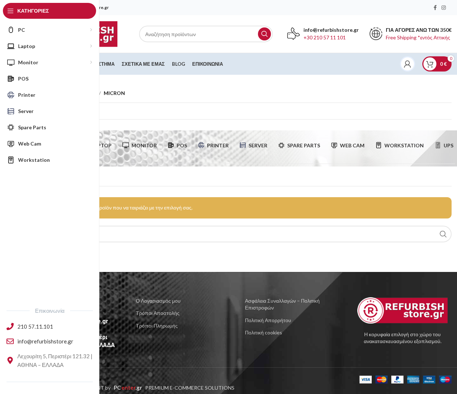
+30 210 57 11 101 (324, 37)
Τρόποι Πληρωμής (157, 325)
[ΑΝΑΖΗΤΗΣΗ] (264, 33)
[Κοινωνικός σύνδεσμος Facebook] (435, 8)
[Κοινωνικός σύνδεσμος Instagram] (443, 8)
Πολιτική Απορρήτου (268, 320)
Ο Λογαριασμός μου (158, 301)
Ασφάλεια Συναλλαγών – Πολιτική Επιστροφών (282, 304)
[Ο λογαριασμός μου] (407, 64)
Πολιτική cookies (263, 332)
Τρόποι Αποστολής (158, 313)
